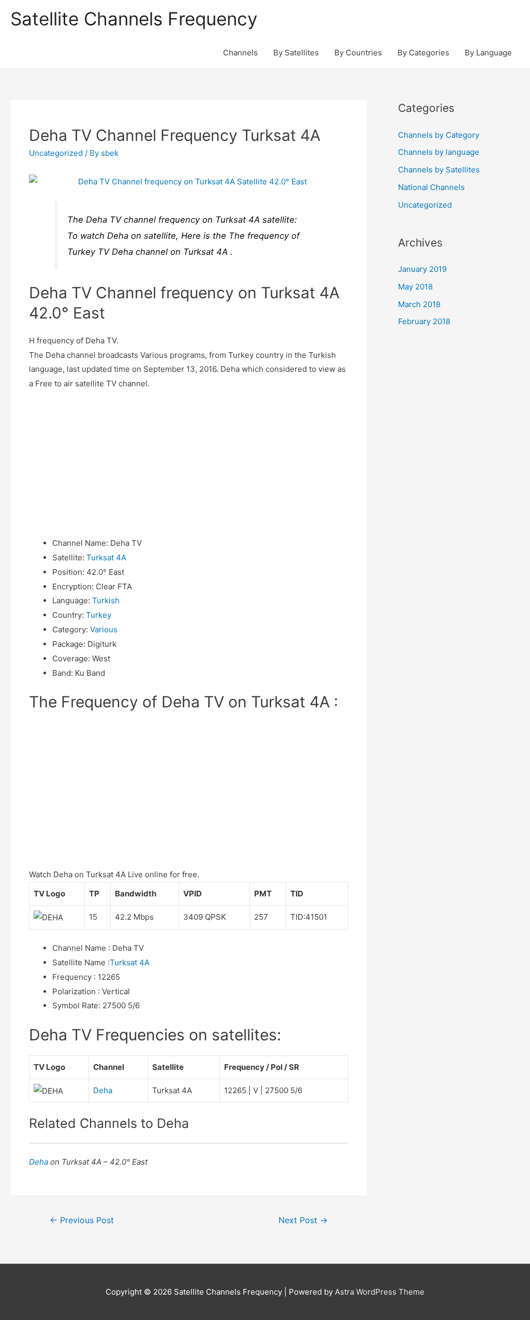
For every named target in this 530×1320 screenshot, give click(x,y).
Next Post (303, 1220)
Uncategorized (56, 153)
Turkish (106, 600)
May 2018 (415, 287)
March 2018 (419, 304)
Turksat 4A (106, 557)
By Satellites (296, 52)
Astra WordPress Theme (379, 1292)
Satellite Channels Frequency (133, 19)
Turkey (98, 615)
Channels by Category (438, 135)
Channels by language (438, 152)
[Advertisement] (188, 463)
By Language (488, 52)
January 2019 (422, 269)
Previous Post (82, 1220)
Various (103, 629)
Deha (102, 1090)
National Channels (431, 187)
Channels (240, 52)
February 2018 (424, 321)
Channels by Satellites (439, 170)
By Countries (358, 52)
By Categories (423, 52)
